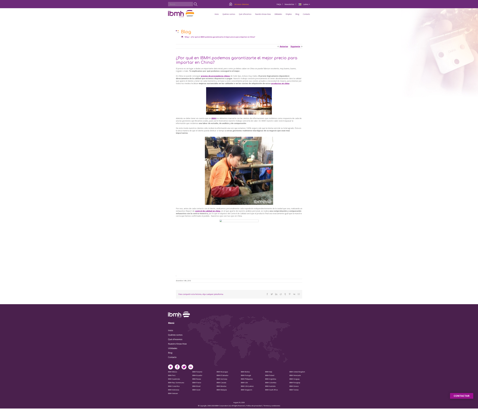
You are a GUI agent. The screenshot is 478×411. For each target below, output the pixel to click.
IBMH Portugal (246, 375)
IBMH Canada (221, 383)
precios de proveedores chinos (215, 76)
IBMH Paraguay (294, 383)
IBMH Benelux (221, 386)
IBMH (213, 118)
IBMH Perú (171, 375)
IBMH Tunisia (294, 390)
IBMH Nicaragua (222, 372)
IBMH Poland (269, 375)
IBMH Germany (222, 379)
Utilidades (172, 348)
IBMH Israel (196, 390)
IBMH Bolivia (245, 372)
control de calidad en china (207, 211)
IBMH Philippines (247, 379)
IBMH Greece (294, 386)
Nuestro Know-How (177, 343)
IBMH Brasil (196, 386)
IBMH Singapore (246, 390)
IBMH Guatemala (174, 379)
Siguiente (295, 46)
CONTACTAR (462, 395)
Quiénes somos (175, 334)
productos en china (280, 83)
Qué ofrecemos (175, 339)
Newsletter (289, 4)
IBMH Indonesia (173, 390)
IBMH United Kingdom (297, 372)
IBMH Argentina (270, 379)
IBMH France (196, 383)
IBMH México (172, 372)
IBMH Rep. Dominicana (176, 383)
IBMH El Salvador (222, 375)
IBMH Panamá (197, 372)
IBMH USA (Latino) (247, 386)
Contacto (306, 14)
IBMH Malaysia (222, 390)
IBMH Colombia (270, 383)
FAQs (279, 4)
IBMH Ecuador (197, 375)
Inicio (217, 14)
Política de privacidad (254, 406)
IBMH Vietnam (173, 393)
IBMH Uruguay (294, 379)
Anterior (284, 46)
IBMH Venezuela (295, 375)
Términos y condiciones (271, 406)
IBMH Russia (196, 379)
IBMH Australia (270, 386)
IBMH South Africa (271, 390)
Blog (297, 14)
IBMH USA (244, 383)
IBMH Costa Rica (173, 386)
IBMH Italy (268, 372)
